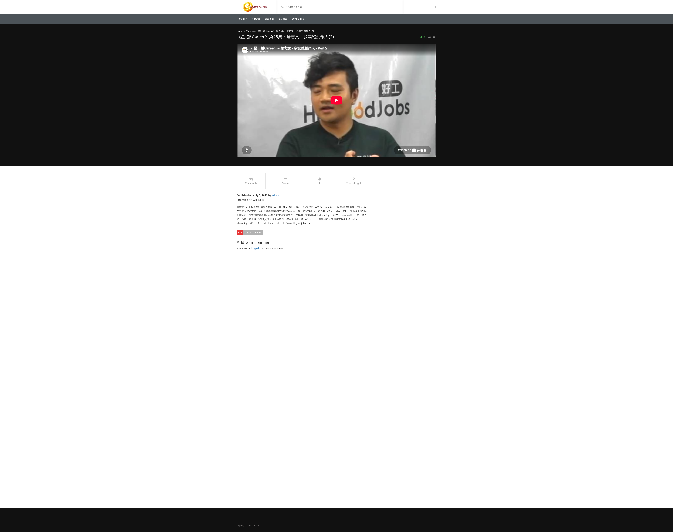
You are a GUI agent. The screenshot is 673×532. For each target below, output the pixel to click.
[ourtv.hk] (255, 6)
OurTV (243, 19)
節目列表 (283, 19)
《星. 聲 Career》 (253, 232)
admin (275, 195)
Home (240, 31)
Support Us (299, 19)
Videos (256, 19)
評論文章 (269, 19)
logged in (256, 248)
